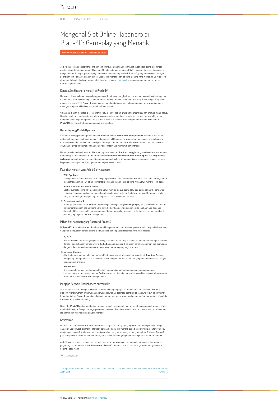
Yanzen (68, 6)
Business (103, 18)
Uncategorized (71, 355)
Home (63, 18)
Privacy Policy (82, 18)
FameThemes (99, 397)
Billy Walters (78, 52)
